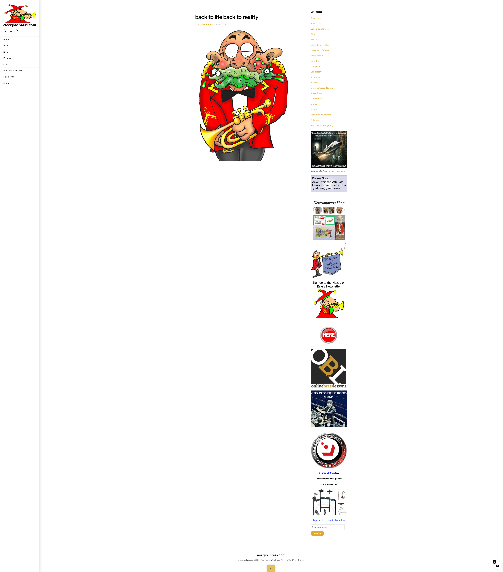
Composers (316, 66)
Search (317, 533)
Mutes (314, 104)
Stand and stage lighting (322, 125)
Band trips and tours (320, 29)
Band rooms (316, 23)
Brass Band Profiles (12, 70)
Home (6, 39)
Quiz (5, 64)
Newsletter (8, 77)
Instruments (316, 77)
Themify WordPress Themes (293, 560)
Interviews (316, 82)
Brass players (317, 55)
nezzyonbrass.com (247, 560)
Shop (6, 52)
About (6, 83)
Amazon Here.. (337, 171)
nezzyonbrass (205, 24)
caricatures (316, 61)
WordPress (275, 560)
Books (314, 39)
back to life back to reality (226, 17)
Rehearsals (316, 120)
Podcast (7, 58)
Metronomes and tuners (322, 88)
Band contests (317, 18)
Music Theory (317, 93)
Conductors (316, 72)
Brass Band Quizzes (320, 50)
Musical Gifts (317, 98)
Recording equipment (321, 114)
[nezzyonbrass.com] (19, 15)
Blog (5, 45)
